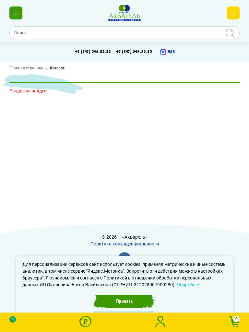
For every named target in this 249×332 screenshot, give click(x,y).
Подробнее (188, 284)
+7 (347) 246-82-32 (93, 52)
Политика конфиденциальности (124, 243)
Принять (124, 301)
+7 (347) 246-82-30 (134, 52)
